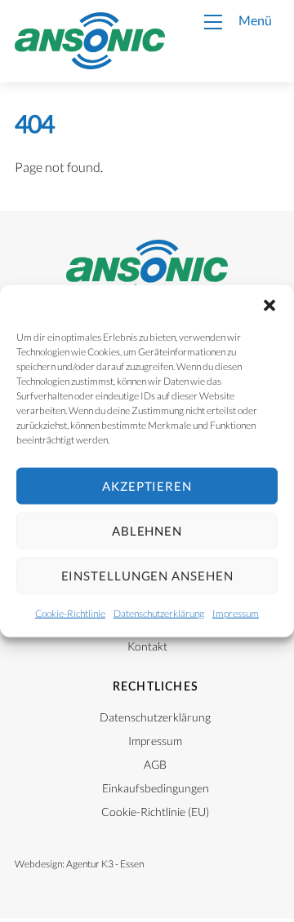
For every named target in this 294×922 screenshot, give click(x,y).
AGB (155, 764)
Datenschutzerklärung (159, 613)
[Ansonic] (90, 61)
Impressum (235, 613)
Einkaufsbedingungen (155, 788)
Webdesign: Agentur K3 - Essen (79, 864)
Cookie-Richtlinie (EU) (155, 811)
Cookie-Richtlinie (70, 613)
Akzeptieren (147, 486)
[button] (269, 305)
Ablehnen (147, 530)
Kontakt (147, 646)
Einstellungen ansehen (147, 575)
